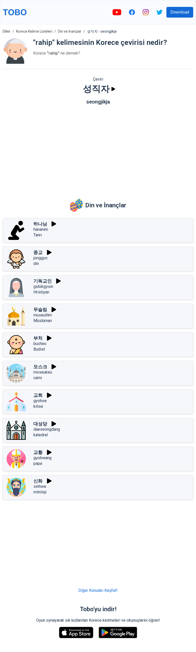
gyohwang (42, 457)
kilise (38, 406)
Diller (6, 31)
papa (37, 463)
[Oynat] (113, 89)
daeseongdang (46, 429)
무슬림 (40, 309)
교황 (38, 452)
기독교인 (42, 281)
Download (179, 12)
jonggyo (40, 257)
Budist (39, 349)
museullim (42, 315)
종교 (38, 252)
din (36, 263)
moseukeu (42, 372)
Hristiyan (41, 292)
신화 (38, 480)
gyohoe (40, 400)
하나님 (40, 223)
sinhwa (39, 486)
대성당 (40, 423)
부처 (38, 338)
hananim (40, 229)
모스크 (40, 366)
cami (37, 377)
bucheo (39, 343)
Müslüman (42, 320)
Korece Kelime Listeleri (34, 31)
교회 (38, 395)
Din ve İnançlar (69, 31)
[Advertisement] (98, 148)
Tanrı (37, 235)
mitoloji (39, 492)
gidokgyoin (43, 286)
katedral (40, 434)
